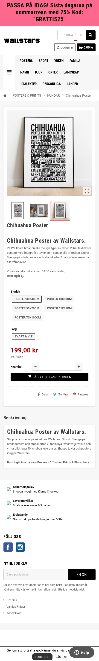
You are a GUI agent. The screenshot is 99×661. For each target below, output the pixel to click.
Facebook (8, 547)
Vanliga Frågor (15, 606)
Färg (14, 329)
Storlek (15, 291)
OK (84, 574)
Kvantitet (16, 366)
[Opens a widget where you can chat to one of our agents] (81, 653)
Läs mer (61, 656)
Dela (45, 394)
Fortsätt (42, 657)
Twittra (63, 394)
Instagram (20, 547)
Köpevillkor (13, 613)
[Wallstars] (21, 40)
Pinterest (83, 394)
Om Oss (11, 600)
